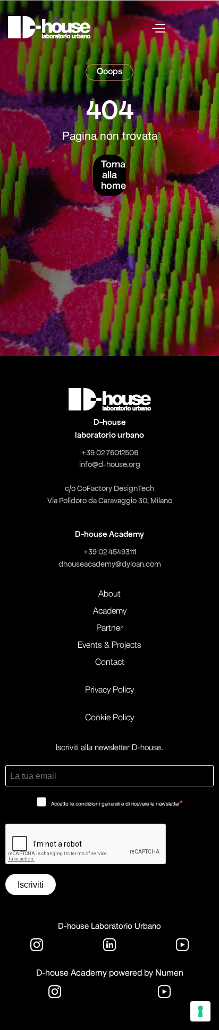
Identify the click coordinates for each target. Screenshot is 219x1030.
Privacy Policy (109, 690)
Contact (109, 662)
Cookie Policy (109, 718)
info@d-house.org (109, 464)
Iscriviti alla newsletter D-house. (109, 748)
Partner (109, 628)
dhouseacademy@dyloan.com (109, 564)
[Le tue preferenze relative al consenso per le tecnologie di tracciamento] (200, 1011)
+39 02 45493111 (109, 552)
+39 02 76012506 (109, 452)
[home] (49, 27)
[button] (181, 27)
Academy (110, 611)
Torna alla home (113, 175)
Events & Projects (109, 645)
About (109, 594)
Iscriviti (31, 884)
